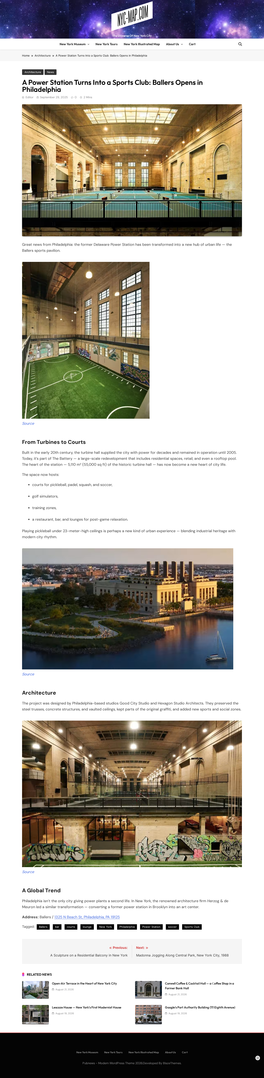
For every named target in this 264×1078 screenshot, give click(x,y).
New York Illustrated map (142, 44)
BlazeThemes (172, 1063)
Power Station (151, 926)
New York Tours (106, 44)
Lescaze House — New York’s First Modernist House (86, 1007)
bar (57, 926)
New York (105, 926)
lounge (87, 926)
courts (71, 926)
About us (172, 44)
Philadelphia (127, 926)
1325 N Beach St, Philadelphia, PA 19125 (87, 917)
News (50, 72)
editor (29, 97)
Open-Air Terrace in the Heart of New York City (84, 983)
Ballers (43, 926)
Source (28, 423)
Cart (192, 44)
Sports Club (191, 926)
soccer (172, 926)
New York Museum (73, 44)
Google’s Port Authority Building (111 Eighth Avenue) (200, 1007)
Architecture (33, 72)
